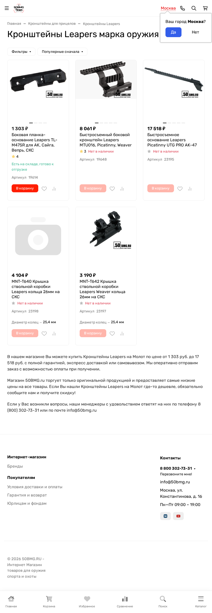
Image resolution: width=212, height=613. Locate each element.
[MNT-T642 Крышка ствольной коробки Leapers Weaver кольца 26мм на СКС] (106, 237)
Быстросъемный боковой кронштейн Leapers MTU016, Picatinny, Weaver (106, 139)
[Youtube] (178, 516)
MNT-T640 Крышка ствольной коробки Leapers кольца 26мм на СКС (36, 289)
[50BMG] (18, 7)
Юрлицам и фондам (27, 503)
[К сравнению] (54, 188)
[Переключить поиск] (194, 8)
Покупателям (21, 478)
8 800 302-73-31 (176, 468)
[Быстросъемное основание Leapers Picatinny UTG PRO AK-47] (174, 90)
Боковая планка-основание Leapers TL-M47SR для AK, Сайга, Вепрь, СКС (34, 142)
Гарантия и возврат (27, 495)
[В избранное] (44, 188)
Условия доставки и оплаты (34, 486)
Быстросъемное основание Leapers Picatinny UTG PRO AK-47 (172, 139)
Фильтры (19, 51)
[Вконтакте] (165, 516)
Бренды (15, 466)
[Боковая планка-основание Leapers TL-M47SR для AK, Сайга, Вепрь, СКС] (38, 90)
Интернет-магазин (26, 457)
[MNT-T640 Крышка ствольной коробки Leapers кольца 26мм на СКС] (38, 237)
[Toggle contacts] (182, 8)
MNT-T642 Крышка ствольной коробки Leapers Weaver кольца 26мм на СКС (102, 289)
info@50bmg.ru (175, 481)
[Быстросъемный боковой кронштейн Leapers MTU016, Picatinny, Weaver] (106, 90)
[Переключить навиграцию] (6, 8)
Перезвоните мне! (176, 474)
